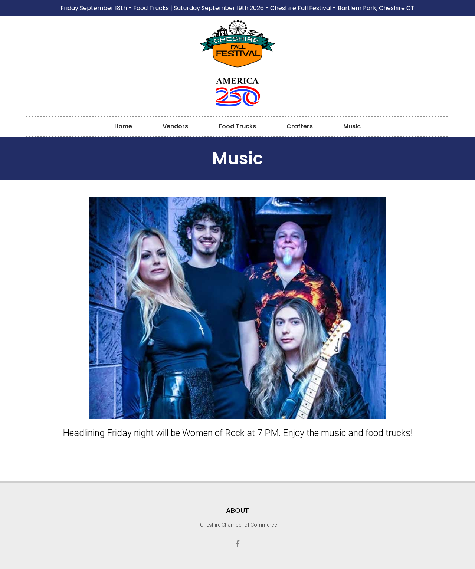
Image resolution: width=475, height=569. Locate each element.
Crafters (299, 126)
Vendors (175, 126)
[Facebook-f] (237, 543)
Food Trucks (237, 126)
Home (123, 126)
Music (352, 126)
